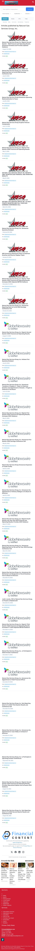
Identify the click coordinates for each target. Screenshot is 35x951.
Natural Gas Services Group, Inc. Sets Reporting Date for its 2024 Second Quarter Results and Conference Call (16, 812)
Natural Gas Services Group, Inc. (10, 51)
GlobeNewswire (6, 53)
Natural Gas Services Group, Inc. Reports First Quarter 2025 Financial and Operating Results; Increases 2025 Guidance (16, 414)
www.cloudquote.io (17, 842)
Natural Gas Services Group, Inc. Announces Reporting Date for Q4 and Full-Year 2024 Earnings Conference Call (17, 547)
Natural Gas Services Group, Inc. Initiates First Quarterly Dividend (15, 360)
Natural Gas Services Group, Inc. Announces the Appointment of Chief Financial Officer (16, 678)
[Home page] (11, 3)
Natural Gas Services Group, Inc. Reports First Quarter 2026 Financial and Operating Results (16, 148)
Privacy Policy (26, 846)
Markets (5, 18)
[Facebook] (15, 852)
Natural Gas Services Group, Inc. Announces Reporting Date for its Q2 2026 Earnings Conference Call (15, 72)
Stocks (12, 18)
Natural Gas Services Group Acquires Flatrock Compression (15, 123)
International (20, 22)
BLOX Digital (22, 948)
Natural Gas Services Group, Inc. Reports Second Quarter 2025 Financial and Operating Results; (16, 333)
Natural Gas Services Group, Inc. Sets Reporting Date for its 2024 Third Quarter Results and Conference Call (16, 705)
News (9, 22)
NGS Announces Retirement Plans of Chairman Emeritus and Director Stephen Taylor (16, 254)
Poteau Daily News (10, 946)
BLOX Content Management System (12, 948)
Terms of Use (27, 946)
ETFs (20, 18)
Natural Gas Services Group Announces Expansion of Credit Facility (17, 465)
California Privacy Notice (8, 947)
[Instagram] (23, 852)
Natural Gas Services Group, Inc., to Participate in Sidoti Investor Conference (17, 651)
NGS (7, 56)
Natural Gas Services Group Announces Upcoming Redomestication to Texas (17, 98)
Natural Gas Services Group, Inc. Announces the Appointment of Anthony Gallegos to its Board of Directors (16, 491)
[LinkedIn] (19, 852)
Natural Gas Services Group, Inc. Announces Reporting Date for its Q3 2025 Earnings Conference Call (15, 307)
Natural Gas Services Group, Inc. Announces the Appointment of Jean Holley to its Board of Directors (16, 731)
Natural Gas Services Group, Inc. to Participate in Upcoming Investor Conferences (16, 757)
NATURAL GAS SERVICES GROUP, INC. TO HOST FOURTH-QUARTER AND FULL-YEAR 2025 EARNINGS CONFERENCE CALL (16, 203)
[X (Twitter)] (11, 852)
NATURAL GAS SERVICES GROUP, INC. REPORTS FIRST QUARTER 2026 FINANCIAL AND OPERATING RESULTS (17, 174)
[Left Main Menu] (3, 1)
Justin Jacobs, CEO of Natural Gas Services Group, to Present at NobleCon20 (17, 599)
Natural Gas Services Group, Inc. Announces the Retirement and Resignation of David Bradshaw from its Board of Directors (16, 574)
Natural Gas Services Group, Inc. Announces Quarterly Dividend (15, 229)
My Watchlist (17, 13)
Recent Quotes (6, 13)
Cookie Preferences (17, 947)
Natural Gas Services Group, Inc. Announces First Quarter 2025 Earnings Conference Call (16, 440)
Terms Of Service (17, 847)
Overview (5, 22)
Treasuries (27, 22)
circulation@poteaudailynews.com (14, 935)
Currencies (14, 22)
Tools (26, 18)
